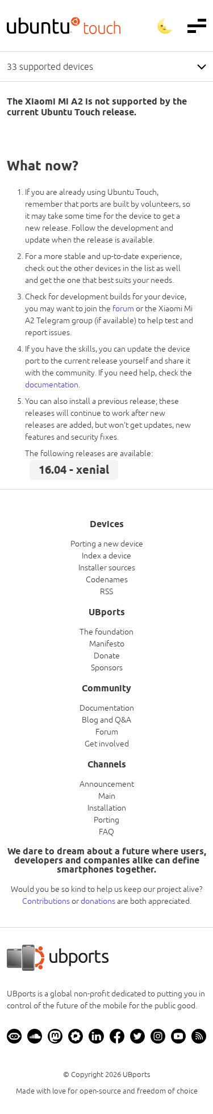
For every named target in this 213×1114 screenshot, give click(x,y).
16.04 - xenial (74, 470)
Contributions (46, 901)
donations (98, 901)
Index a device (106, 555)
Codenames (107, 579)
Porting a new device (106, 543)
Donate (107, 655)
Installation (106, 807)
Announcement (107, 783)
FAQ (106, 831)
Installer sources (106, 567)
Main (106, 795)
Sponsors (107, 667)
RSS (106, 591)
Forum (106, 731)
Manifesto (106, 643)
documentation (51, 384)
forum (123, 308)
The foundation (106, 631)
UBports (137, 1074)
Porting (106, 819)
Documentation (107, 707)
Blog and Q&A (106, 719)
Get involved (107, 743)
